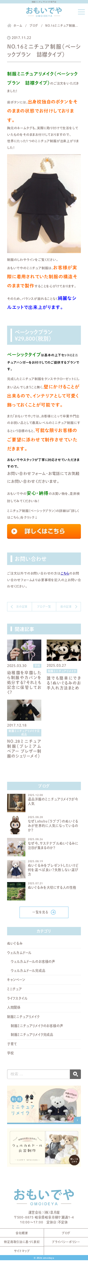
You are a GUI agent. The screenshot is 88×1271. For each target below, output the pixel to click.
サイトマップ (22, 1250)
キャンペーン (16, 979)
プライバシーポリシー (66, 1241)
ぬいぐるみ (15, 943)
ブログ (66, 1233)
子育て (12, 1044)
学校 (10, 1053)
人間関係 (14, 1007)
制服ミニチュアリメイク (23, 1016)
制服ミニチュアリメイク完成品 (32, 1034)
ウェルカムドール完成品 (28, 970)
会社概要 (22, 1233)
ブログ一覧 (44, 606)
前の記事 (66, 606)
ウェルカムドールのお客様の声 (33, 961)
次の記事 (22, 606)
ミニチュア (14, 989)
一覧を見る (40, 912)
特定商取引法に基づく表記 (22, 1241)
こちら (65, 573)
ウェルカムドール (19, 952)
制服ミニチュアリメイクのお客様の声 (37, 1025)
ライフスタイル (17, 998)
